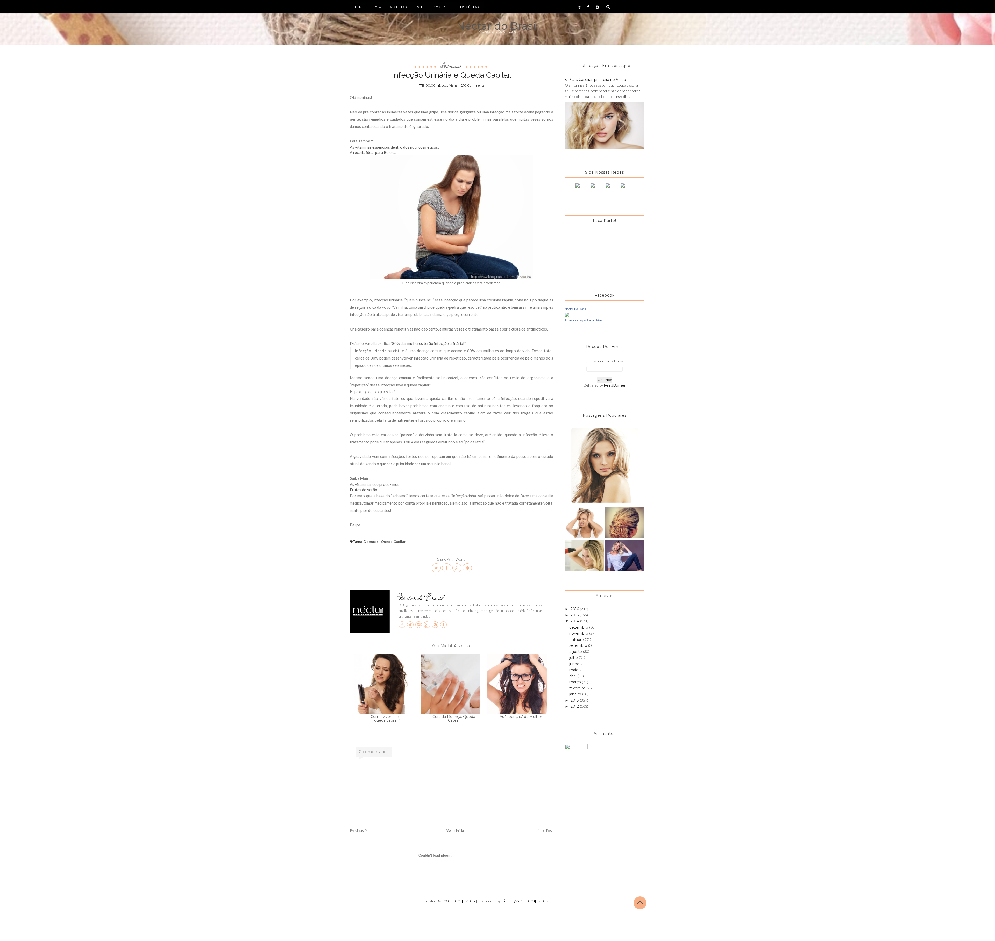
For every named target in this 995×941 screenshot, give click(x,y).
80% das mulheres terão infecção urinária (427, 343)
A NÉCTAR (399, 7)
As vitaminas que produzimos (374, 484)
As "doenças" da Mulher (521, 716)
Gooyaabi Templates (526, 900)
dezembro (579, 627)
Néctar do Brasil (497, 25)
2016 (575, 609)
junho (574, 664)
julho (574, 657)
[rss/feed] (627, 189)
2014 (575, 621)
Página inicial (455, 830)
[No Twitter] (597, 189)
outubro (577, 639)
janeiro (575, 694)
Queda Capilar (393, 541)
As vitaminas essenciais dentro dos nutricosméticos (394, 147)
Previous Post (361, 830)
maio (574, 669)
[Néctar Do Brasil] (567, 314)
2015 (575, 615)
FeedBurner (615, 385)
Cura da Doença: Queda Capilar (453, 718)
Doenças (451, 65)
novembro (579, 633)
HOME (359, 7)
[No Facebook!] (582, 189)
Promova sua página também (583, 320)
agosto (576, 651)
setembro (578, 645)
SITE (421, 7)
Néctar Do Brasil (575, 309)
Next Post (545, 830)
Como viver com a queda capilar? (387, 718)
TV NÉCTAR (470, 7)
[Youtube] (612, 189)
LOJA (377, 7)
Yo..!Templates (459, 900)
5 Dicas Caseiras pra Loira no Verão (595, 79)
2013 (575, 700)
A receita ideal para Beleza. (373, 152)
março (575, 682)
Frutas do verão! (364, 489)
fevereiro (577, 688)
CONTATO (442, 7)
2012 (575, 706)
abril (573, 676)
